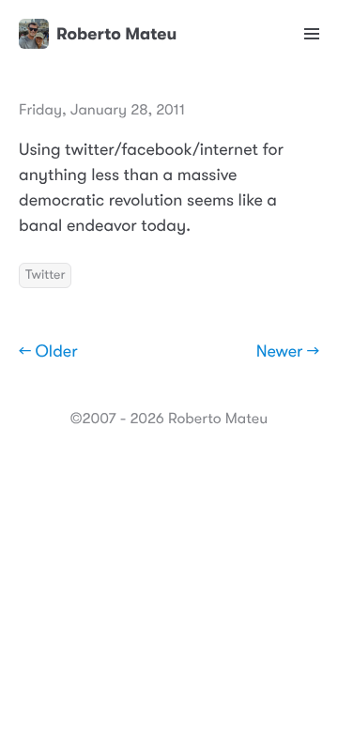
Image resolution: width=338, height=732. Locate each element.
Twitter (45, 274)
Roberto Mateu (116, 33)
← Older (48, 352)
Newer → (287, 352)
